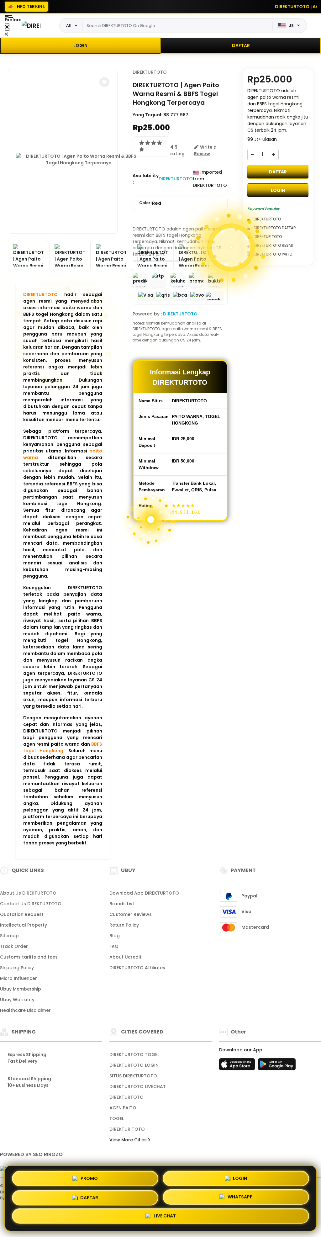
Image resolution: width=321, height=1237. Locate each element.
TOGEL (116, 1118)
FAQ (113, 946)
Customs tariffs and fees (29, 957)
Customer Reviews (130, 914)
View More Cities (128, 1140)
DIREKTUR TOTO (127, 1129)
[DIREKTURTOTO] (31, 26)
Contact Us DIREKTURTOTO (30, 904)
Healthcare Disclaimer (25, 1010)
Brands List (121, 904)
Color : (150, 203)
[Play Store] (277, 1066)
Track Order (14, 946)
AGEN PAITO (122, 1108)
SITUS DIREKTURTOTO (133, 1076)
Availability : (146, 178)
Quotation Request (22, 914)
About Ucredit (125, 957)
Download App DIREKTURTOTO (144, 893)
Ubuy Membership (20, 989)
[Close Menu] (7, 27)
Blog (114, 936)
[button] (104, 82)
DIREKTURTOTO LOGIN (134, 1065)
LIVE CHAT (165, 1217)
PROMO (89, 1176)
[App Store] (238, 1066)
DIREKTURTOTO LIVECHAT (137, 1086)
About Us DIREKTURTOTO (28, 893)
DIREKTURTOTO (40, 294)
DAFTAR (241, 45)
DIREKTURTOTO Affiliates (137, 968)
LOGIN (80, 45)
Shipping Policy (17, 968)
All (68, 25)
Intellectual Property (23, 925)
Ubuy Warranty (17, 999)
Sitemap (9, 936)
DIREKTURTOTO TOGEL (134, 1054)
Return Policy (124, 925)
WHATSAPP (240, 1196)
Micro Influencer (18, 978)
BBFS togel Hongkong (62, 747)
